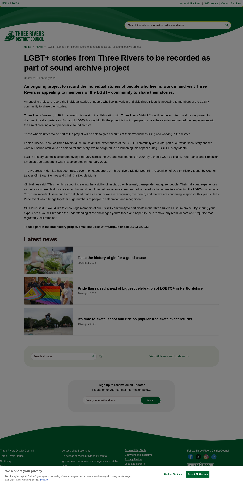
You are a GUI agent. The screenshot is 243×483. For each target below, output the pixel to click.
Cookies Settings (173, 474)
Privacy (44, 479)
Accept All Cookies (198, 474)
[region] (121, 474)
